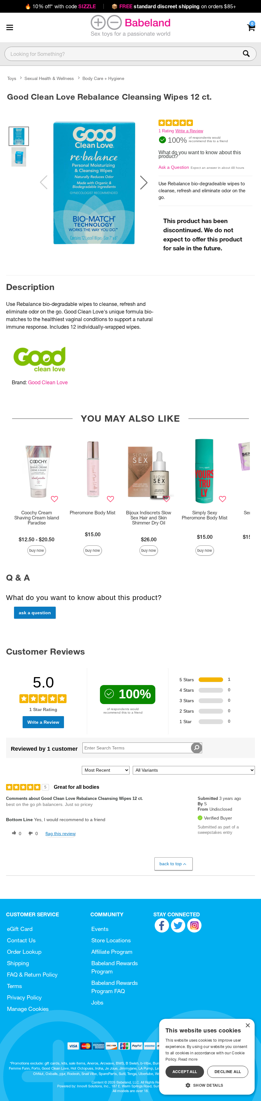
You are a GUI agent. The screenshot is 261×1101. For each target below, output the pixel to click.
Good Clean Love (48, 382)
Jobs (97, 1002)
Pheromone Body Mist (93, 513)
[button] (9, 27)
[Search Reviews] (196, 747)
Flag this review (60, 833)
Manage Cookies (28, 1008)
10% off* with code (60, 6)
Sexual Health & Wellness (49, 78)
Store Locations (111, 940)
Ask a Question (174, 167)
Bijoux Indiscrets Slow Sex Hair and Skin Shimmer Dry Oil (148, 518)
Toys (11, 78)
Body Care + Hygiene (103, 78)
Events (100, 929)
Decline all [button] (228, 1071)
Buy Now (36, 550)
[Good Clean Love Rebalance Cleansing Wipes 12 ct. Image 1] (93, 182)
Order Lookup (24, 951)
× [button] (247, 1025)
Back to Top (170, 863)
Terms (14, 986)
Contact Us (21, 940)
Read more (187, 1059)
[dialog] (207, 1057)
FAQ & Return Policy (32, 974)
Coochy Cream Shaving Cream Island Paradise (36, 518)
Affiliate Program (111, 951)
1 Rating (166, 131)
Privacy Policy (24, 997)
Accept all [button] (185, 1071)
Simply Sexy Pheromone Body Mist (205, 515)
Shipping (18, 963)
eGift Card (19, 929)
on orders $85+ (173, 6)
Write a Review (189, 131)
